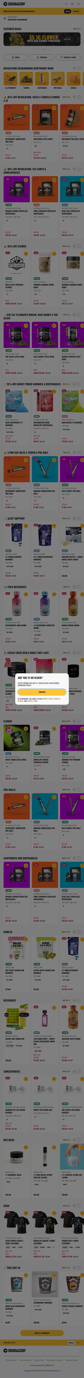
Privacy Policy (47, 699)
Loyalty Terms (32, 701)
